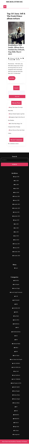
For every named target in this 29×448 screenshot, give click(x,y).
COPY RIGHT (16, 300)
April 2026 (16, 188)
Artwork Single (16, 288)
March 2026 (16, 192)
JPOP (16, 339)
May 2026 (16, 184)
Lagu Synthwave (16, 375)
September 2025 (16, 216)
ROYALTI (16, 422)
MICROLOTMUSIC (14, 2)
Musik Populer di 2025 (16, 383)
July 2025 (16, 224)
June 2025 (16, 228)
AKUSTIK (16, 280)
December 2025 (16, 204)
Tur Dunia (16, 430)
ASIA (17, 327)
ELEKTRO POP (16, 308)
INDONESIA (16, 323)
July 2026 (16, 180)
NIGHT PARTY (16, 387)
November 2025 (16, 208)
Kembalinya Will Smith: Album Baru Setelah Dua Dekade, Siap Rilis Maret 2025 (16, 49)
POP (16, 406)
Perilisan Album (16, 395)
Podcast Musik (16, 402)
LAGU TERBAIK (16, 379)
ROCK (16, 410)
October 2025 (16, 212)
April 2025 (16, 235)
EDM (16, 304)
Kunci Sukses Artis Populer (16, 359)
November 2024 (16, 255)
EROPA (16, 312)
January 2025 (16, 247)
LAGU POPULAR (16, 367)
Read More (12, 79)
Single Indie (16, 426)
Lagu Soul (16, 371)
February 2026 (16, 196)
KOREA (16, 347)
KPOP (16, 351)
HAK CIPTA (16, 320)
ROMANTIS (16, 418)
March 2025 (16, 239)
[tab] (4, 6)
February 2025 (16, 243)
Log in (16, 268)
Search (16, 88)
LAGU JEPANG (16, 363)
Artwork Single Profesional (16, 292)
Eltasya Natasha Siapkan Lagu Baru (16, 113)
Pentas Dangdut (16, 391)
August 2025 (16, 220)
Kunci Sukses (16, 355)
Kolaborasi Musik (16, 343)
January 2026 (16, 200)
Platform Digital (16, 399)
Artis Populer (16, 284)
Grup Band (16, 316)
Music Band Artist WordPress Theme (11, 441)
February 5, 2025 (14, 58)
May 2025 (16, 231)
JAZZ (16, 335)
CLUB (16, 296)
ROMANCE (16, 414)
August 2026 (16, 176)
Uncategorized (16, 434)
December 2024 (16, 251)
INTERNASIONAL (16, 331)
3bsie (21, 58)
